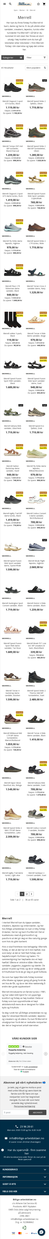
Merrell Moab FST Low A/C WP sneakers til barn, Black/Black (36, 645)
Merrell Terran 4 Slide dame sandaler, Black (36, 734)
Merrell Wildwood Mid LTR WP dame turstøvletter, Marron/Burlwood (12, 736)
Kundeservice (10, 1169)
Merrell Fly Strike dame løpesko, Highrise (12, 242)
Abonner (37, 1112)
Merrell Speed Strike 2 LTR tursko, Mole (36, 242)
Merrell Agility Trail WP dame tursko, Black (12, 514)
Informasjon (10, 1176)
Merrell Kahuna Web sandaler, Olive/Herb (12, 427)
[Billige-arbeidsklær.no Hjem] (24, 3)
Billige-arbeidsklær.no (24, 1199)
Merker (22, 10)
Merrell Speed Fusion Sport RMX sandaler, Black (12, 380)
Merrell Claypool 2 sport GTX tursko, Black (12, 102)
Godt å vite (9, 1184)
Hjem (16, 10)
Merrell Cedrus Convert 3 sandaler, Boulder (36, 829)
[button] (41, 1232)
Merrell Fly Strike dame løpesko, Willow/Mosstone (36, 468)
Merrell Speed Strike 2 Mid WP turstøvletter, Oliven (36, 148)
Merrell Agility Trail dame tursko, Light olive (12, 874)
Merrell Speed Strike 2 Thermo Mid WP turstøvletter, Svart (36, 693)
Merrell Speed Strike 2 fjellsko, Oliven (36, 102)
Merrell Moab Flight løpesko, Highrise (36, 562)
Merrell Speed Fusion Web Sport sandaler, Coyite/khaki (36, 196)
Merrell (32, 10)
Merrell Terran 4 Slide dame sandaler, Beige (36, 334)
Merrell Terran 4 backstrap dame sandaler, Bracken (12, 693)
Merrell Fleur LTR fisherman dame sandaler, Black (12, 288)
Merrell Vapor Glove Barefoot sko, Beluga (13, 784)
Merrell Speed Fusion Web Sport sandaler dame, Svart (36, 380)
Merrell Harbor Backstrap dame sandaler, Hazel (12, 468)
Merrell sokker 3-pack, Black (12, 334)
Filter (29, 57)
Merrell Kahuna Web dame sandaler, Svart (36, 784)
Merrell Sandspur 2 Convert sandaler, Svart (36, 874)
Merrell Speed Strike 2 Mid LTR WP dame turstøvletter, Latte (12, 830)
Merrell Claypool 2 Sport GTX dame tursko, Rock (12, 195)
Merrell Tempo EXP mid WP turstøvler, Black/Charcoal (13, 148)
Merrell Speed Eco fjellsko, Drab (36, 427)
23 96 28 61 (26, 1126)
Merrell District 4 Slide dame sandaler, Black (36, 604)
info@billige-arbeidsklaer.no (26, 1138)
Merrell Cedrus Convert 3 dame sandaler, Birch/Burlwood (36, 515)
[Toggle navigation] (4, 4)
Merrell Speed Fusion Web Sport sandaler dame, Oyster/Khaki (12, 563)
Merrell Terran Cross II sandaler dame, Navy (36, 287)
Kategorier (8, 57)
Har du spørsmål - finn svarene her (27, 1151)
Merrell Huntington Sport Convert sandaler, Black (12, 604)
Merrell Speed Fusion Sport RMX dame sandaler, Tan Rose (12, 645)
